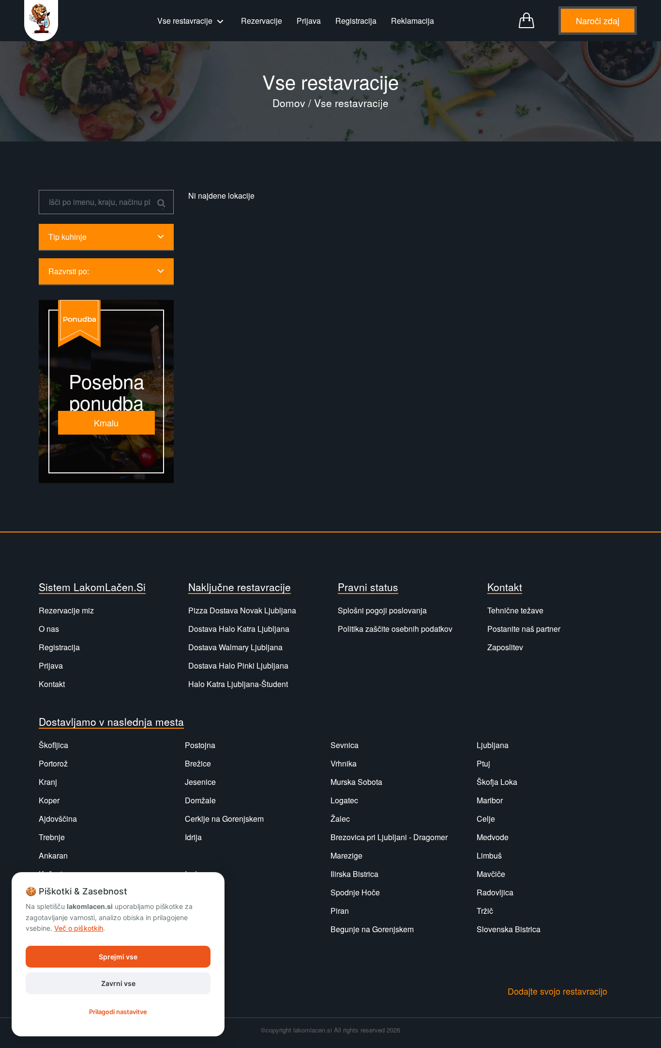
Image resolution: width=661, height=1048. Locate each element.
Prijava (309, 20)
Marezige (346, 855)
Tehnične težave (515, 610)
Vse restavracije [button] (185, 20)
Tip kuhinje (67, 236)
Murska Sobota (356, 781)
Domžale (200, 800)
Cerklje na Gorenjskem (224, 818)
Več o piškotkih (78, 928)
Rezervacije (261, 20)
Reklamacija (412, 20)
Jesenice (200, 781)
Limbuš (489, 855)
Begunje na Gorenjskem (372, 929)
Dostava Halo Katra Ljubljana (238, 628)
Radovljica (495, 892)
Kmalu (106, 422)
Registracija (355, 20)
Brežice (198, 763)
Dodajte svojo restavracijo (557, 991)
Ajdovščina (58, 818)
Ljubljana (493, 745)
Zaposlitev (505, 647)
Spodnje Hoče (355, 892)
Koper (49, 800)
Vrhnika (343, 763)
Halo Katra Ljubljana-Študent (238, 683)
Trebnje (52, 837)
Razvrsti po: (68, 271)
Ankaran (53, 855)
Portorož (53, 763)
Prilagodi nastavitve (118, 1012)
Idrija (193, 837)
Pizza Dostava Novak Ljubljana (242, 610)
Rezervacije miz (66, 610)
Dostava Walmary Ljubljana (235, 647)
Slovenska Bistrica (509, 929)
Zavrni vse (118, 983)
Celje (486, 818)
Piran (339, 910)
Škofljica (53, 745)
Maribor (490, 800)
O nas (49, 628)
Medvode (493, 837)
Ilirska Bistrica (354, 873)
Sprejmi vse (118, 957)
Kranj (48, 781)
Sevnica (344, 745)
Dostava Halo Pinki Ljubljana (238, 665)
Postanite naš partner (523, 628)
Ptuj (483, 763)
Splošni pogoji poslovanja (382, 610)
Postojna (200, 745)
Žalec (340, 818)
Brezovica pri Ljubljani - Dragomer (389, 837)
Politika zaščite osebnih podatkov (395, 628)
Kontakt (52, 683)
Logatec (344, 800)
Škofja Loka (497, 781)
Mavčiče (491, 873)
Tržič (485, 910)
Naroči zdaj (597, 20)
